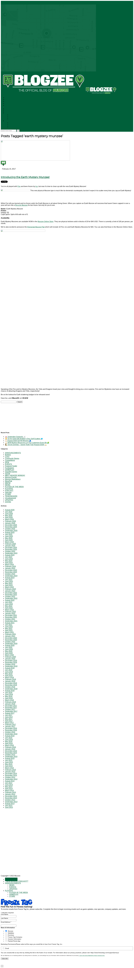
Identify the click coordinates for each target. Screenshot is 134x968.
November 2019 (11, 662)
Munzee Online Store (45, 221)
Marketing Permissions (8, 944)
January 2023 (10, 591)
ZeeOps (8, 502)
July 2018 (8, 692)
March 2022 (9, 610)
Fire (18, 186)
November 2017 (11, 707)
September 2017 (11, 711)
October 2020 (10, 642)
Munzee (10, 931)
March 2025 (9, 542)
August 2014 (9, 781)
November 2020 (11, 640)
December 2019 (11, 660)
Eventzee (11, 935)
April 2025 (9, 540)
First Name (4, 914)
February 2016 (10, 747)
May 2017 (8, 719)
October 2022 (10, 596)
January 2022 (10, 613)
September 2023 (11, 576)
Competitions (10, 460)
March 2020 (9, 655)
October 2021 (10, 619)
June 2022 (9, 604)
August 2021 (9, 623)
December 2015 (11, 751)
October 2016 (10, 732)
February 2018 (10, 702)
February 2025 (10, 544)
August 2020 (9, 645)
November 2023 (11, 572)
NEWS (12, 115)
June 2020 (9, 649)
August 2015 (9, 758)
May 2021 (8, 628)
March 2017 (9, 723)
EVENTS (12, 117)
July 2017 (8, 715)
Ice (36, 186)
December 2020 (11, 638)
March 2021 (9, 632)
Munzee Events (11, 477)
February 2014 (10, 792)
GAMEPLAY (14, 125)
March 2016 (9, 745)
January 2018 (10, 704)
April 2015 (9, 766)
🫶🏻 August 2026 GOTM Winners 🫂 (18, 441)
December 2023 (11, 570)
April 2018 (9, 698)
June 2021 (9, 626)
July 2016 (8, 738)
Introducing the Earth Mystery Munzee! (25, 177)
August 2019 (9, 668)
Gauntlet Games (11, 472)
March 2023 (9, 587)
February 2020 (10, 657)
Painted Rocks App (14, 941)
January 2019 (10, 681)
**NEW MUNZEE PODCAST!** (17, 111)
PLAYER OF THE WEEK (19, 123)
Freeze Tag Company (15, 937)
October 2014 (10, 777)
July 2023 (8, 579)
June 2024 (9, 559)
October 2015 (10, 755)
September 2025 (11, 530)
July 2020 (8, 647)
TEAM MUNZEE (11, 496)
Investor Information (14, 939)
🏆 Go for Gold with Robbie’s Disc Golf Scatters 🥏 (24, 439)
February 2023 (10, 589)
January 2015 (10, 771)
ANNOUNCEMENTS (13, 113)
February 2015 (10, 770)
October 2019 (10, 664)
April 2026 (9, 517)
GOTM (7, 473)
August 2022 (9, 600)
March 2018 (9, 700)
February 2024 (10, 566)
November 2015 (11, 753)
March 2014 (9, 790)
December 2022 (11, 593)
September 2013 (11, 802)
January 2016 (10, 749)
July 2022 (8, 602)
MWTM (7, 483)
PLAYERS (9, 121)
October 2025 (10, 529)
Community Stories (12, 458)
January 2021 (10, 636)
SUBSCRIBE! (11, 109)
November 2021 (11, 617)
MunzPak (8, 481)
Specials (8, 492)
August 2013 (9, 803)
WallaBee (11, 933)
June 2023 (9, 581)
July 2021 (8, 625)
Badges (8, 455)
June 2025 (9, 536)
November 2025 (11, 527)
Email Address (6, 922)
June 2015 (9, 762)
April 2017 (9, 721)
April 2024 (9, 562)
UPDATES (13, 119)
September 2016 (11, 734)
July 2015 (8, 760)
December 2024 (11, 547)
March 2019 (9, 677)
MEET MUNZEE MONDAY (15, 475)
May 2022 (8, 606)
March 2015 (9, 768)
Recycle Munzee (21, 205)
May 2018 (8, 696)
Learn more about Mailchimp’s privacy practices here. (92, 955)
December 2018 (11, 683)
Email (7, 948)
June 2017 (9, 717)
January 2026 (10, 523)
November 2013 (11, 798)
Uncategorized (10, 498)
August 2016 (9, 736)
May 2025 (8, 538)
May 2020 (8, 651)
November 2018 (11, 685)
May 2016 (8, 741)
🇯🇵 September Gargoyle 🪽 (15, 437)
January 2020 (10, 658)
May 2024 (8, 561)
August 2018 (9, 691)
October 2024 (10, 551)
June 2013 (9, 807)
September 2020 (11, 643)
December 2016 (11, 728)
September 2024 (11, 553)
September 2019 (11, 666)
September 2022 (11, 598)
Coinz (7, 456)
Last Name (4, 918)
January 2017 (10, 726)
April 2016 (9, 743)
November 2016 (11, 730)
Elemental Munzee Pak (36, 227)
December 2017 (11, 706)
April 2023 (9, 585)
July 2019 (8, 670)
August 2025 (9, 532)
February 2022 (10, 611)
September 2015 (11, 756)
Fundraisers (9, 468)
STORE (12, 127)
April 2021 (9, 630)
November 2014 (11, 775)
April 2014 (9, 788)
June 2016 (9, 739)
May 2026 (8, 515)
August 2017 (9, 713)
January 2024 (10, 568)
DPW (7, 462)
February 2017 (10, 724)
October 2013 (10, 800)
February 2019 (10, 679)
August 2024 (9, 555)
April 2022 (9, 608)
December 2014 (11, 773)
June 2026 (9, 513)
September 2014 (11, 779)
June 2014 (9, 785)
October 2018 (10, 687)
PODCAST (9, 490)
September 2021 (11, 621)
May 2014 (8, 787)
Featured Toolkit (11, 466)
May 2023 (8, 583)
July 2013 (8, 805)
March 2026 (9, 519)
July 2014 (8, 783)
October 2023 (10, 574)
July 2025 (8, 534)
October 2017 (10, 709)
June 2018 (9, 694)
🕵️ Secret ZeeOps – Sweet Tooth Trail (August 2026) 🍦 (26, 445)
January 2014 (10, 794)
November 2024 (11, 549)
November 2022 (11, 594)
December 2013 (11, 796)
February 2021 (10, 634)
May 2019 (8, 674)
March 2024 (9, 564)
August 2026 (9, 510)
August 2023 (9, 578)
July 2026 (8, 512)
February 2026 (10, 521)
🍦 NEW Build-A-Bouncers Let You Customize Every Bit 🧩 (27, 443)
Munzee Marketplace (13, 479)
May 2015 (8, 764)
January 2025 (10, 546)
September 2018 (11, 689)
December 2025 (11, 525)
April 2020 (9, 653)
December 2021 (11, 615)
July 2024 (8, 557)
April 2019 (9, 675)
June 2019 (9, 672)
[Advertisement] (16, 416)
